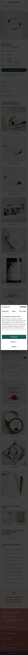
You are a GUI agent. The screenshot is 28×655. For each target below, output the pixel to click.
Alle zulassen (14, 336)
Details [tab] (14, 311)
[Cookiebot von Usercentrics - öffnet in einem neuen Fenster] (20, 307)
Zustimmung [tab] (5, 311)
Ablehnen (14, 346)
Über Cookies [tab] (22, 311)
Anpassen (13, 341)
